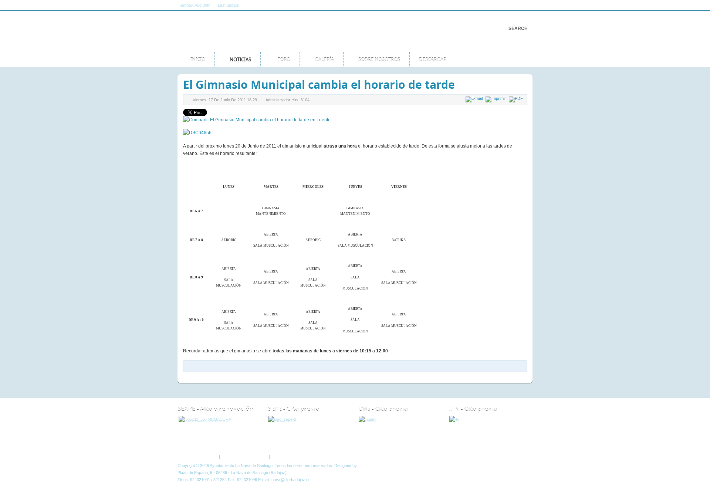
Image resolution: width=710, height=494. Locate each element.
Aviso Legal (231, 456)
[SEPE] (282, 419)
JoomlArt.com (370, 465)
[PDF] (517, 98)
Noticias (214, 441)
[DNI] (367, 419)
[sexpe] (205, 419)
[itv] (454, 419)
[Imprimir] (497, 98)
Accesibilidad (256, 456)
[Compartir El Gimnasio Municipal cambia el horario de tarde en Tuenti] (256, 119)
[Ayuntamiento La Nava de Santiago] (254, 31)
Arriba (520, 441)
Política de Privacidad (198, 456)
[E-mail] (475, 98)
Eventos (244, 441)
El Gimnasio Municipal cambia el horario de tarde (319, 84)
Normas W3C (283, 456)
